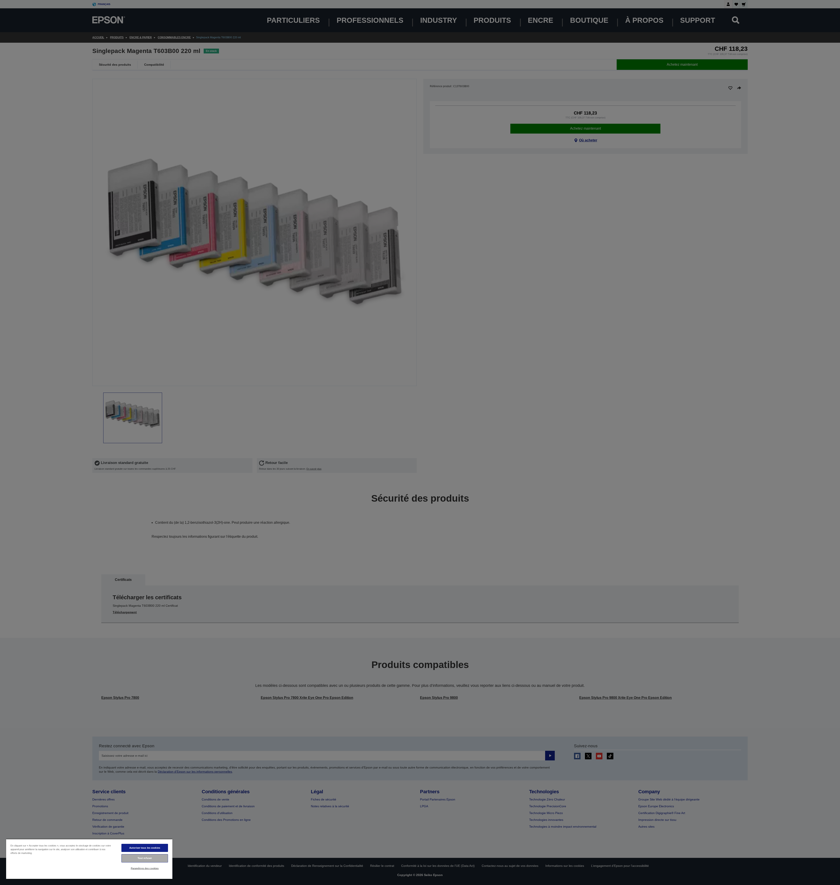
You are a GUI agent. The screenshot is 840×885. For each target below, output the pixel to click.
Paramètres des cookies (145, 868)
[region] (89, 859)
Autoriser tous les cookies (144, 847)
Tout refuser (145, 858)
